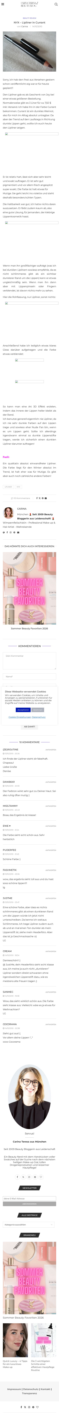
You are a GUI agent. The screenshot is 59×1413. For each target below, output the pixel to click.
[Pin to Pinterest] (43, 498)
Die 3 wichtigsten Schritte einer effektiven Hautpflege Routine (42, 1365)
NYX (18, 487)
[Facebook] (21, 1407)
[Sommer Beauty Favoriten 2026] (29, 588)
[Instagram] (29, 1407)
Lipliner (8, 487)
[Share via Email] (46, 498)
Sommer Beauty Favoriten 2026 (29, 628)
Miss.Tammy (10, 806)
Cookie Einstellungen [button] (20, 717)
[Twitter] (25, 1407)
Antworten (51, 750)
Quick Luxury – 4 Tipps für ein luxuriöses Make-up (15, 1364)
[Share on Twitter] (40, 498)
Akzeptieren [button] (23, 710)
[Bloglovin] (37, 1407)
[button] (5, 592)
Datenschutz (31, 1389)
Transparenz (29, 1393)
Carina (24, 26)
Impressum (14, 1389)
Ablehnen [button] (37, 710)
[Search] (56, 4)
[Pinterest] (33, 1407)
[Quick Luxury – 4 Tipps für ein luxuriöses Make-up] (15, 1340)
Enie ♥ (7, 826)
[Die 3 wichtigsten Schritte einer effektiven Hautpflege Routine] (43, 1340)
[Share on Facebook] (37, 498)
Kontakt (45, 1389)
